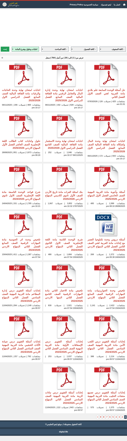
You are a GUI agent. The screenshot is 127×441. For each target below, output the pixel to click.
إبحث (5, 49)
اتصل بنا (117, 5)
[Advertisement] (63, 26)
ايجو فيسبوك (106, 5)
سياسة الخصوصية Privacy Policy (84, 5)
